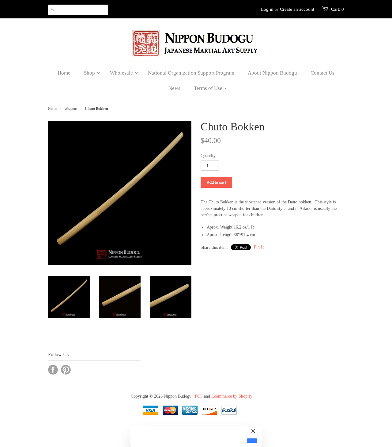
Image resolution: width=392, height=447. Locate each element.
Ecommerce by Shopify (231, 396)
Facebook (53, 370)
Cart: (337, 9)
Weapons (70, 108)
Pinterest (66, 370)
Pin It (259, 247)
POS (199, 396)
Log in (267, 9)
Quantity (208, 155)
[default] (252, 440)
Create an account (297, 9)
